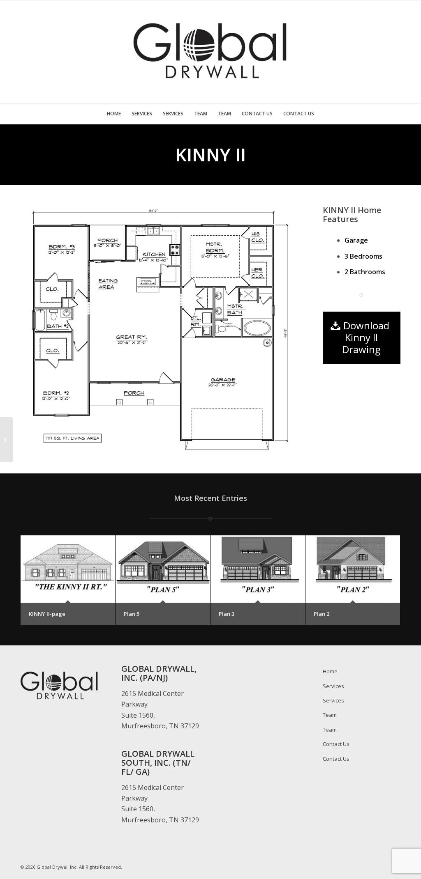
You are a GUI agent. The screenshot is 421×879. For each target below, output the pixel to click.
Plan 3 (226, 613)
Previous (39, 329)
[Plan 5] (163, 569)
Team (330, 714)
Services (333, 686)
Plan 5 (131, 613)
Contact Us (336, 744)
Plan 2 (321, 613)
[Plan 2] (352, 569)
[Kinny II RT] (6, 439)
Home (330, 671)
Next (281, 329)
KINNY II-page (47, 613)
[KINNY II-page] (68, 569)
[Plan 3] (257, 569)
